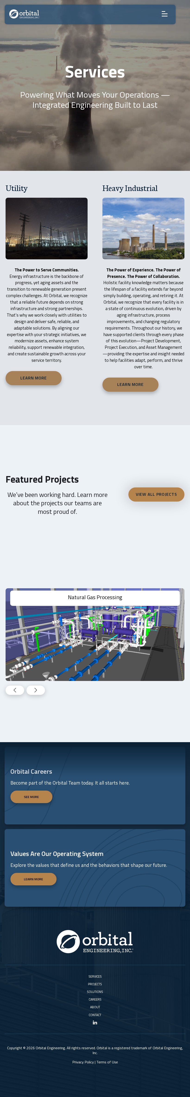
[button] (35, 690)
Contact (95, 1015)
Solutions (95, 992)
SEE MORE (31, 796)
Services (95, 976)
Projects (95, 984)
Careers (95, 999)
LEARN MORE (33, 879)
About (95, 1007)
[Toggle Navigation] (166, 14)
